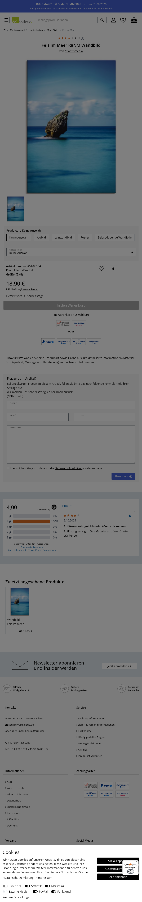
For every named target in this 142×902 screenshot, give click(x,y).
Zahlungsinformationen (91, 718)
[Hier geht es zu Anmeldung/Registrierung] (113, 20)
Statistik (36, 886)
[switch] (130, 871)
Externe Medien (19, 891)
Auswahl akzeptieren (118, 869)
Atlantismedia (74, 51)
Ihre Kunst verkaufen (89, 756)
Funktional (64, 891)
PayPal (43, 891)
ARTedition (13, 819)
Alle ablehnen (118, 877)
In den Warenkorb (71, 305)
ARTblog (82, 749)
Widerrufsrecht (15, 788)
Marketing (57, 886)
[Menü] (136, 862)
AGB (9, 781)
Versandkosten (30, 289)
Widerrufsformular (17, 794)
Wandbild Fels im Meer (15, 622)
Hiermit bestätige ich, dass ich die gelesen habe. (56, 468)
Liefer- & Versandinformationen (96, 724)
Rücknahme (84, 731)
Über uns (12, 825)
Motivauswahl (17, 30)
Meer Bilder (52, 30)
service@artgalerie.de (21, 724)
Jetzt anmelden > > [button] (120, 666)
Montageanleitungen (89, 743)
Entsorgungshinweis (18, 806)
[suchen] (102, 20)
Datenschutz (13, 800)
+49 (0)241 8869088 (19, 742)
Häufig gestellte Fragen (91, 737)
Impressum (13, 813)
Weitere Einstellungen (17, 897)
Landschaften (35, 30)
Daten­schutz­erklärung (19, 878)
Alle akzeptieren (118, 861)
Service (81, 707)
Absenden (121, 476)
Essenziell (15, 886)
